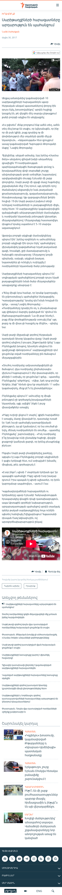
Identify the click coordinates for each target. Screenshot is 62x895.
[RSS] (41, 859)
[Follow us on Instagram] (34, 859)
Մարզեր (29, 814)
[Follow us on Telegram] (27, 859)
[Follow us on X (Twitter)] (12, 859)
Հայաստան (30, 731)
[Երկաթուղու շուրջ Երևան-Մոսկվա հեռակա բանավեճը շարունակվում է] (13, 766)
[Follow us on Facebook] (5, 859)
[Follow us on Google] (55, 859)
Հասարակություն (34, 787)
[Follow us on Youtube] (19, 859)
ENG (39, 890)
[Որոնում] (53, 891)
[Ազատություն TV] (25, 891)
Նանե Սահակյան (10, 31)
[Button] (55, 44)
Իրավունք (8, 13)
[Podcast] (48, 859)
